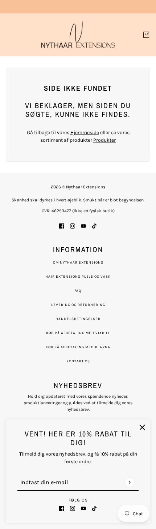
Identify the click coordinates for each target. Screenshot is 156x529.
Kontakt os (78, 361)
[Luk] (142, 427)
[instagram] (72, 508)
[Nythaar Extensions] (78, 34)
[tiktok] (94, 508)
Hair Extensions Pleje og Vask (78, 276)
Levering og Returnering (78, 305)
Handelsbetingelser (78, 319)
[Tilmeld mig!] (129, 482)
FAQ (78, 291)
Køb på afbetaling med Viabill (78, 333)
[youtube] (83, 508)
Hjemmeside (84, 132)
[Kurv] (146, 35)
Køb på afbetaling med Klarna (78, 347)
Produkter (104, 140)
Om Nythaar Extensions (78, 262)
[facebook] (61, 508)
